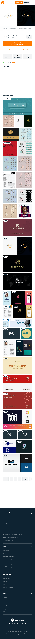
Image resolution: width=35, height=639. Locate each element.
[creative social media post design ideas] (10, 285)
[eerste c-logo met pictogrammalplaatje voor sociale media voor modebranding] (10, 255)
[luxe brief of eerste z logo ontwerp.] (12, 414)
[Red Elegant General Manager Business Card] (17, 502)
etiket (5, 612)
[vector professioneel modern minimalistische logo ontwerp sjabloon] (17, 320)
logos (25, 612)
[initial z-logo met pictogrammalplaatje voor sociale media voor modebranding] (8, 120)
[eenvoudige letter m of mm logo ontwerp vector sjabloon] (11, 436)
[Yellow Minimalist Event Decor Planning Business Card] (17, 485)
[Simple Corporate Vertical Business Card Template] (7, 372)
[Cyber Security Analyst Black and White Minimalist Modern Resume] (24, 206)
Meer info (6, 65)
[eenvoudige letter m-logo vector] (10, 554)
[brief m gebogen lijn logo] (17, 596)
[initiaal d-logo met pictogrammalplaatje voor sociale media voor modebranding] (10, 175)
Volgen (29, 37)
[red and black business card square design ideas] (23, 160)
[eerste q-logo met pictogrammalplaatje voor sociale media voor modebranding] (10, 240)
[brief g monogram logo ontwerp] (24, 566)
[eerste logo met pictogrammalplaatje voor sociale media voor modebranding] (10, 270)
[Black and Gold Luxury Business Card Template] (17, 338)
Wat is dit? (14, 62)
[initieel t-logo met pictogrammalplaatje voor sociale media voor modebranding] (11, 224)
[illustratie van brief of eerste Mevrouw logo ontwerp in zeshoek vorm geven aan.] (13, 386)
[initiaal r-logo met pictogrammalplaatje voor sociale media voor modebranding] (10, 190)
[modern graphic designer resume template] (25, 412)
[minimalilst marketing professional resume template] (7, 400)
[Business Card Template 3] (17, 302)
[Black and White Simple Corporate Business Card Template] (17, 355)
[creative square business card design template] (8, 448)
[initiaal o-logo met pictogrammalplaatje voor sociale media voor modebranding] (10, 205)
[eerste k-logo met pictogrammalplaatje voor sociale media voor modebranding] (9, 159)
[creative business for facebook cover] (14, 425)
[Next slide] (28, 612)
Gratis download (17, 43)
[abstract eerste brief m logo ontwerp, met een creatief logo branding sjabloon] (17, 539)
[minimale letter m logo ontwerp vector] (10, 564)
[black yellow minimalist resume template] (21, 450)
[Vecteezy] (2, 2)
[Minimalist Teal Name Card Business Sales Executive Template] (17, 105)
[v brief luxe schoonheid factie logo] (10, 580)
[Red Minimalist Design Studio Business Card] (17, 520)
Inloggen (26, 2)
